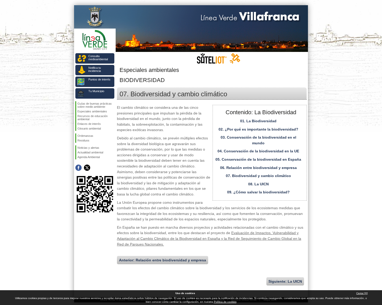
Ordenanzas (85, 135)
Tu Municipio (96, 91)
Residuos (83, 140)
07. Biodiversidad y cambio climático (258, 176)
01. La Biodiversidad (258, 121)
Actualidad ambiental (90, 152)
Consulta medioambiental (98, 58)
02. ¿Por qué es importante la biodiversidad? (258, 129)
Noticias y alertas (88, 147)
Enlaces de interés (89, 123)
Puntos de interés (99, 79)
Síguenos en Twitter (87, 168)
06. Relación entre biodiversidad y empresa (258, 168)
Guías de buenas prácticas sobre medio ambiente (94, 105)
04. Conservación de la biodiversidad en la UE (258, 151)
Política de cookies (225, 301)
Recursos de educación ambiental (92, 117)
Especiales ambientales (92, 111)
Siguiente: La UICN (285, 281)
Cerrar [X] (362, 293)
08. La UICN (258, 184)
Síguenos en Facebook (78, 168)
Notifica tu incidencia (94, 69)
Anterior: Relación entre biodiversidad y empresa (162, 260)
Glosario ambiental (89, 128)
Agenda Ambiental (88, 157)
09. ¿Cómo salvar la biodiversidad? (258, 192)
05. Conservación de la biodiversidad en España (258, 159)
